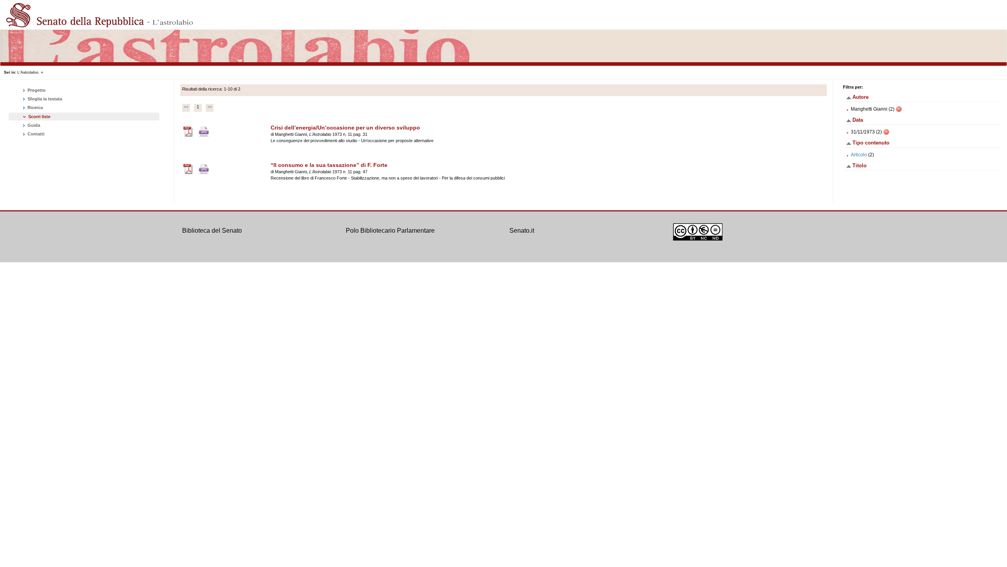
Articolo (859, 155)
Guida (33, 125)
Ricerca (34, 107)
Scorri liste (39, 116)
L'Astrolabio (28, 72)
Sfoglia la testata (44, 98)
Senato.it (521, 230)
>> (209, 106)
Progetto (36, 90)
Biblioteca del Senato (212, 230)
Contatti (35, 134)
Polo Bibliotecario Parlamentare (390, 230)
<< (186, 106)
